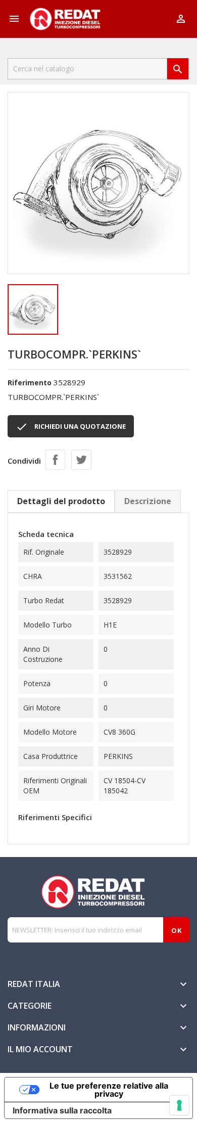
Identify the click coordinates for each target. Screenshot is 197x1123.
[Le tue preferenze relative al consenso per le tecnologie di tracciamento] (179, 1105)
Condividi (55, 460)
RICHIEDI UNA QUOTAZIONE (71, 427)
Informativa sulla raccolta (62, 1110)
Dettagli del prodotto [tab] (61, 501)
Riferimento (30, 382)
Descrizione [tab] (147, 501)
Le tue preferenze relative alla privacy (109, 1090)
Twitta (81, 460)
